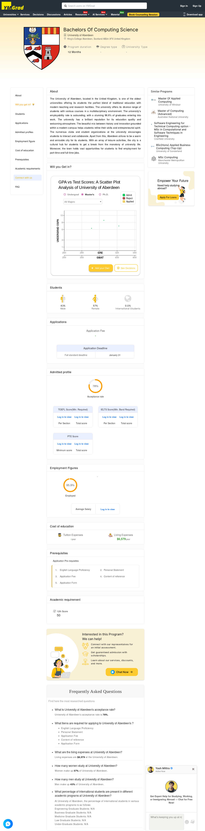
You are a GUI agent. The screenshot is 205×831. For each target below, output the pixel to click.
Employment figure (25, 141)
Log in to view (64, 416)
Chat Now (123, 672)
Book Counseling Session (143, 14)
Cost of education (24, 150)
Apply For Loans (168, 197)
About (18, 95)
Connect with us (23, 177)
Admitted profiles (24, 132)
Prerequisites (22, 159)
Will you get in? (23, 104)
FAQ (17, 186)
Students (20, 114)
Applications (21, 123)
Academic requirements (27, 168)
